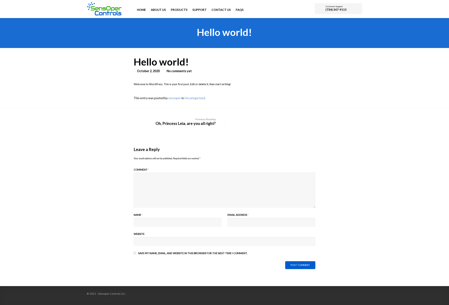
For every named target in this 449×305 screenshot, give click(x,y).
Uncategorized (195, 98)
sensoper (174, 98)
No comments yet (179, 71)
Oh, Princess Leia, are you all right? (186, 122)
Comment (141, 169)
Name (138, 214)
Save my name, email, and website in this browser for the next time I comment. (192, 253)
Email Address (238, 214)
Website (139, 233)
